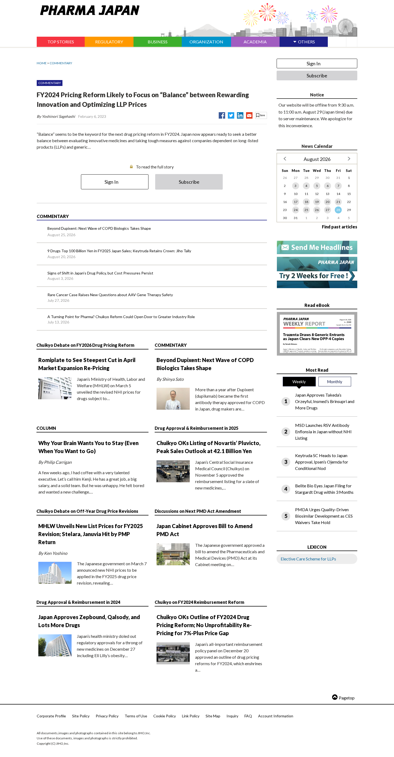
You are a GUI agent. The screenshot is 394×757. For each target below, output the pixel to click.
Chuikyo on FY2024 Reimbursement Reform (199, 602)
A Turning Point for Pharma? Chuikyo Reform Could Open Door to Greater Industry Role (121, 316)
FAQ (248, 716)
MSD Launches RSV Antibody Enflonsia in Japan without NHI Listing (323, 431)
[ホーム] (88, 9)
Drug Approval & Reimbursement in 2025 (196, 428)
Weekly (299, 381)
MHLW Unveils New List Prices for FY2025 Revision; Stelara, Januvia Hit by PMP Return (90, 534)
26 (317, 210)
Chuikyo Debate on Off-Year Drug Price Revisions (87, 511)
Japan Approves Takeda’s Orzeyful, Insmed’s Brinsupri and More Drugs (324, 401)
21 (338, 202)
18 (306, 202)
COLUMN (46, 428)
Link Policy (190, 716)
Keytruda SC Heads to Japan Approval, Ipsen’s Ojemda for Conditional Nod (321, 462)
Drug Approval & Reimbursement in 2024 (78, 602)
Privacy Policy (107, 716)
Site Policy (81, 716)
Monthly (334, 381)
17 (296, 202)
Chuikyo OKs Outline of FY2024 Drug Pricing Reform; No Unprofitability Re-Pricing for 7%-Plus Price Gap (204, 625)
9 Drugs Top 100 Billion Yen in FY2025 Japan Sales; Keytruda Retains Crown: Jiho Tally (119, 250)
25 (306, 210)
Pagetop (347, 697)
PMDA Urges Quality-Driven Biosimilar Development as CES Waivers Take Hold (324, 516)
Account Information (275, 716)
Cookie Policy (164, 716)
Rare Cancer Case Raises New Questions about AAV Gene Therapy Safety (110, 294)
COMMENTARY (61, 63)
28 (338, 210)
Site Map (213, 716)
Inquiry (232, 716)
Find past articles (339, 226)
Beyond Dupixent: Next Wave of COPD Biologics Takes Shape (99, 228)
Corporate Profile (51, 716)
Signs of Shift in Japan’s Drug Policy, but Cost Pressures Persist (100, 273)
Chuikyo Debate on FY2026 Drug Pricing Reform (85, 345)
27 (327, 210)
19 (317, 202)
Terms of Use (136, 716)
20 (327, 202)
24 (296, 210)
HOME (42, 63)
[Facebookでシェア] (222, 114)
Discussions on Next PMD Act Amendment (198, 511)
